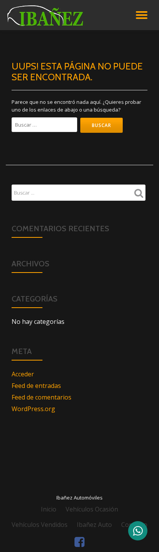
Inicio (48, 509)
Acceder (23, 374)
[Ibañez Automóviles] (64, 15)
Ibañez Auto (94, 524)
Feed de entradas (36, 385)
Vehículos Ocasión (92, 509)
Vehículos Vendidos (40, 524)
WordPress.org (33, 409)
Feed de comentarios (41, 397)
